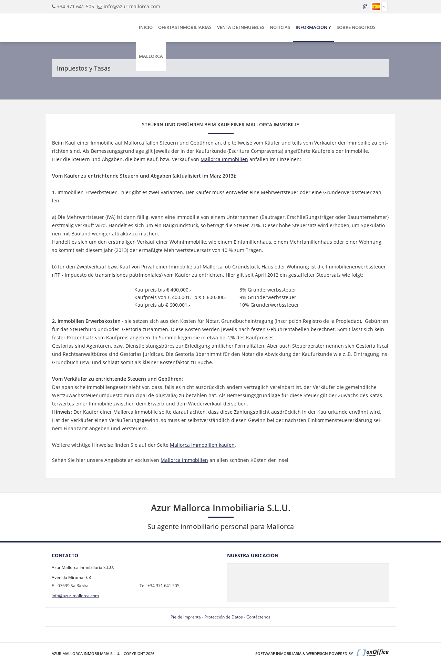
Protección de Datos (223, 617)
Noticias (280, 27)
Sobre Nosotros (356, 27)
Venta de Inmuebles (240, 27)
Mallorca (151, 56)
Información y (313, 27)
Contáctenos (258, 617)
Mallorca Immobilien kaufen (202, 445)
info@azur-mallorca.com (132, 6)
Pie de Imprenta (186, 617)
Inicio (146, 27)
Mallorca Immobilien (224, 159)
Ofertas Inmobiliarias (185, 27)
